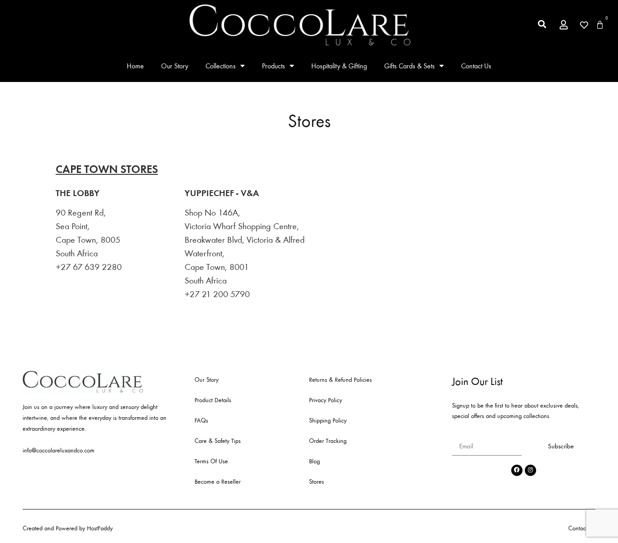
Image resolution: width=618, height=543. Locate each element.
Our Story (174, 66)
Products (273, 66)
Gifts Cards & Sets (409, 66)
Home (135, 66)
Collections (220, 66)
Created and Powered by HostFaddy (68, 528)
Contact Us (476, 66)
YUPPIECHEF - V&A (222, 192)
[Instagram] (530, 470)
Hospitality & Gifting (339, 66)
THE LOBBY (78, 192)
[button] (542, 24)
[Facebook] (517, 470)
